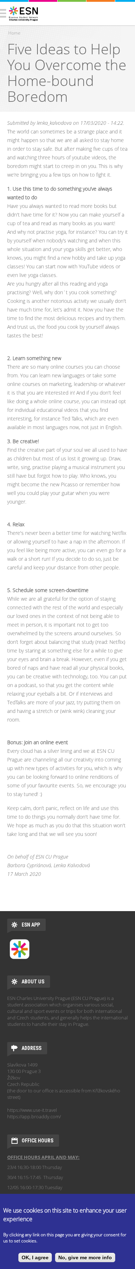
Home (14, 33)
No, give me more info (85, 1257)
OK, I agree (35, 1257)
